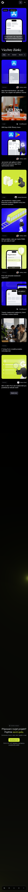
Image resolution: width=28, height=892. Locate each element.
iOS (9, 54)
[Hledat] (24, 54)
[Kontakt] (19, 888)
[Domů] (4, 888)
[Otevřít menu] (20, 2)
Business (21, 54)
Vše (4, 54)
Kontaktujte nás (14, 740)
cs (24, 2)
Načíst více (14, 393)
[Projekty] (9, 888)
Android (14, 54)
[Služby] (14, 888)
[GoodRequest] (2, 2)
